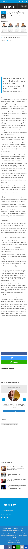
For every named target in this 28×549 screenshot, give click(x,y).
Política (5, 37)
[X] (14, 547)
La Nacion (17, 37)
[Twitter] (23, 1)
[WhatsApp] (18, 547)
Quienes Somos (7, 528)
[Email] (22, 547)
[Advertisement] (14, 60)
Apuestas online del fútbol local (9, 424)
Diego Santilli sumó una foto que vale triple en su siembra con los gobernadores (17, 474)
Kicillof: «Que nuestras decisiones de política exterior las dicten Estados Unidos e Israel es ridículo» (16, 487)
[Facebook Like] (10, 547)
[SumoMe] (26, 547)
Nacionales (11, 37)
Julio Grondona (14, 388)
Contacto (22, 528)
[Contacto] (26, 1)
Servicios (15, 528)
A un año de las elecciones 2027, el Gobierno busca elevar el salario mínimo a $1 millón (15, 468)
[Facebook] (20, 1)
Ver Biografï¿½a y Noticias (14, 411)
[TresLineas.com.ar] (9, 6)
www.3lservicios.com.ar (14, 542)
